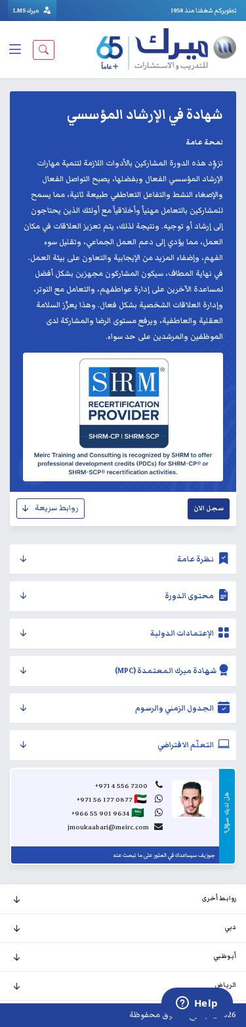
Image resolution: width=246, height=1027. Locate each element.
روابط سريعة (57, 508)
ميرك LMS (26, 10)
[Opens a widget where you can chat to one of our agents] (197, 1004)
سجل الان (209, 508)
